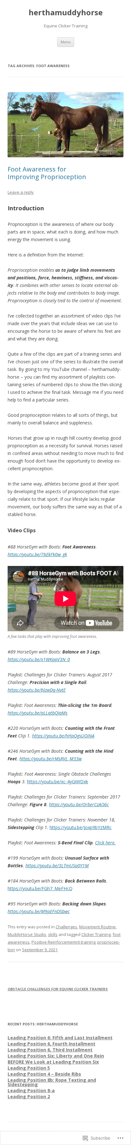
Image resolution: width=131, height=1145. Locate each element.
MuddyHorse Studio (27, 934)
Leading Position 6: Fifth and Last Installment (60, 1038)
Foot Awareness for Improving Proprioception (47, 173)
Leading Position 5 (29, 1068)
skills (53, 934)
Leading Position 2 (29, 1096)
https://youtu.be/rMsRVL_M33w (50, 759)
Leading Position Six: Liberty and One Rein (56, 1056)
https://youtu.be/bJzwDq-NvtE (37, 690)
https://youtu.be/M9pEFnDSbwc (39, 911)
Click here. (105, 843)
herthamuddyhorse (66, 12)
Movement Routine (97, 927)
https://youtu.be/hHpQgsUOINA (63, 736)
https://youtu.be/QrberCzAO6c (79, 804)
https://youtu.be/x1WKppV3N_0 (39, 659)
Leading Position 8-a (31, 1090)
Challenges (66, 927)
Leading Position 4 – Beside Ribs (44, 1074)
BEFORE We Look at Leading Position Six (53, 1062)
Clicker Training (96, 934)
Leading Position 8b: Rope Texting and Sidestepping (52, 1082)
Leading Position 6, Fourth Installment (51, 1044)
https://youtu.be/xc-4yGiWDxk (57, 781)
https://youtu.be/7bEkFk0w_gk (37, 554)
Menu (66, 41)
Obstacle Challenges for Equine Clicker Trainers (58, 989)
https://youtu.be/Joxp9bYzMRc (81, 827)
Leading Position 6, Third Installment (50, 1050)
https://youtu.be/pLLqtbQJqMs (37, 713)
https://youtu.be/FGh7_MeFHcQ (40, 888)
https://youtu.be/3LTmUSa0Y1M (57, 865)
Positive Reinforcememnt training (63, 942)
